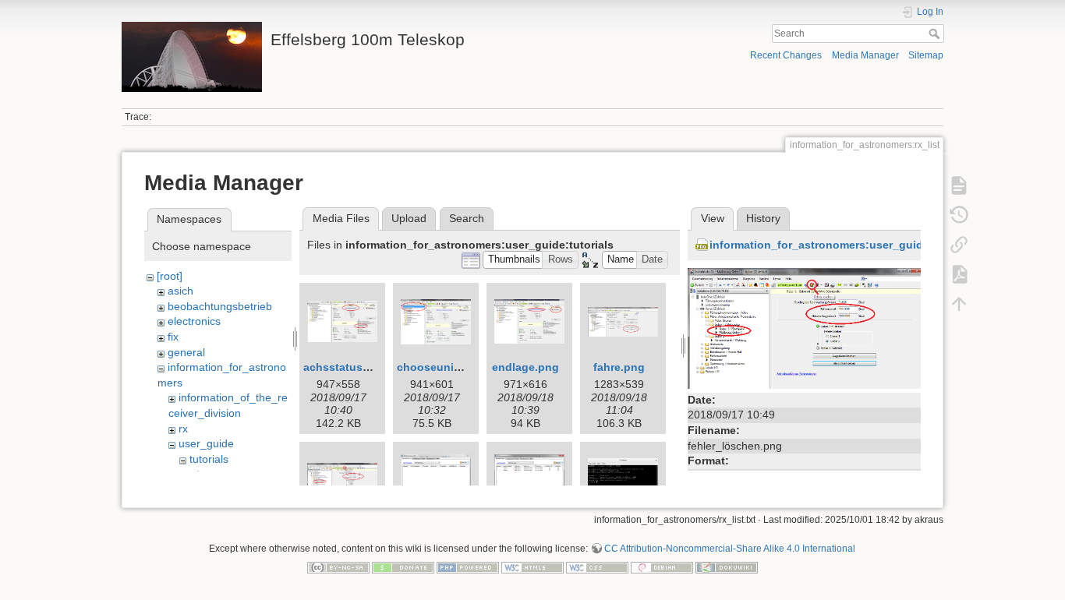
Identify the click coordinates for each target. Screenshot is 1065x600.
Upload (408, 218)
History (763, 218)
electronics (194, 321)
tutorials (208, 459)
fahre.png (619, 367)
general (186, 352)
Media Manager (865, 55)
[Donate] (403, 566)
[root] (169, 276)
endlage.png (525, 367)
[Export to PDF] (959, 274)
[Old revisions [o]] (959, 215)
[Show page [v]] (959, 185)
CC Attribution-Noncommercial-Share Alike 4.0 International (729, 548)
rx (183, 428)
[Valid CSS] (597, 566)
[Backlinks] (959, 244)
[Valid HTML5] (532, 566)
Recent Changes (786, 55)
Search (936, 33)
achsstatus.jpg (343, 367)
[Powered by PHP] (468, 566)
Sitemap (925, 55)
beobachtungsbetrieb (220, 306)
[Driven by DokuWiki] (726, 566)
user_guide (206, 443)
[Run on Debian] (662, 566)
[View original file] (804, 327)
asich (180, 290)
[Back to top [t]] (959, 304)
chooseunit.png (439, 367)
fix (173, 336)
